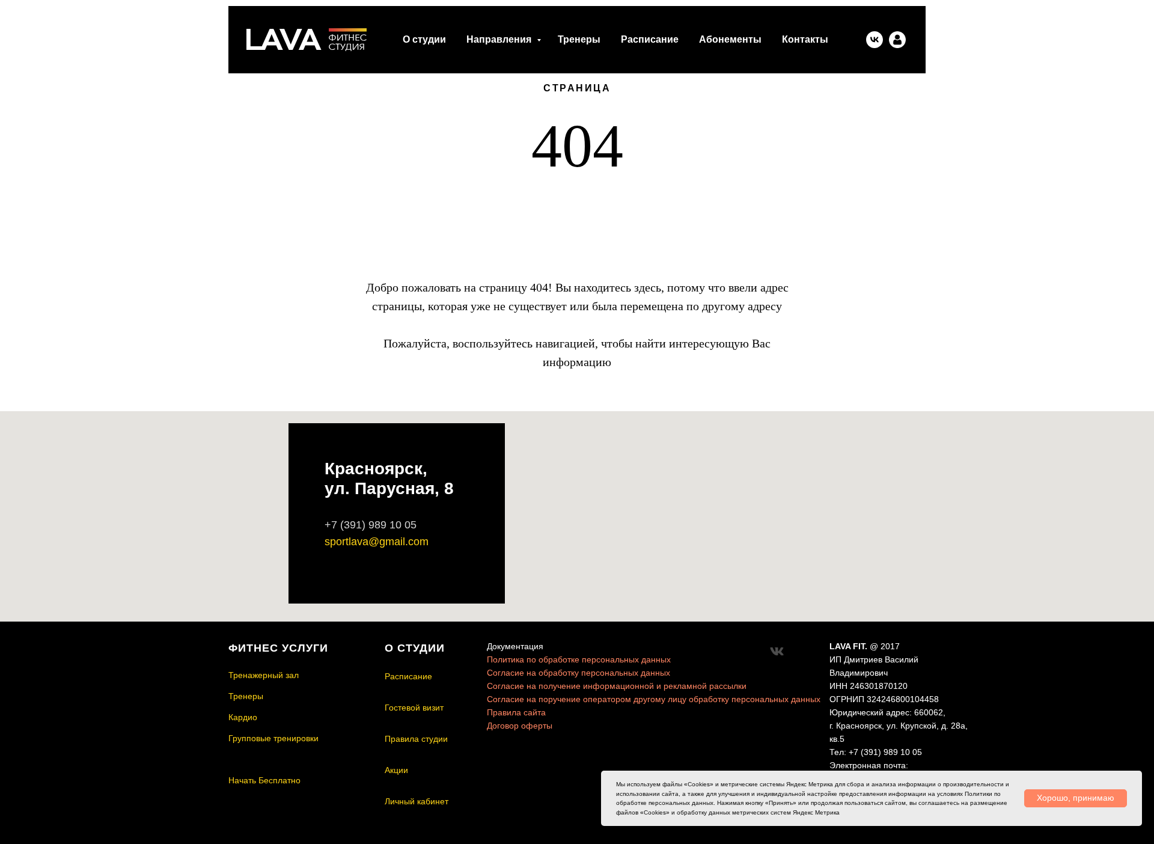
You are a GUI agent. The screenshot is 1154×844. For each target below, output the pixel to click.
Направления (500, 39)
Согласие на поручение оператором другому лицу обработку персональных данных (653, 699)
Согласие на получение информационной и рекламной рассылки (616, 686)
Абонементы (730, 39)
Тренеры (579, 39)
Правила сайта (516, 712)
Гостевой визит (414, 707)
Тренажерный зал (263, 675)
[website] (897, 39)
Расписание (650, 39)
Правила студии (416, 739)
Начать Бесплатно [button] (264, 780)
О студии (424, 39)
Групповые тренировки (273, 738)
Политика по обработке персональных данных (579, 659)
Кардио (242, 717)
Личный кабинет (416, 801)
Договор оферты (519, 725)
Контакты (805, 39)
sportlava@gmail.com (377, 542)
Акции (396, 770)
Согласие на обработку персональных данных (578, 672)
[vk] (874, 39)
